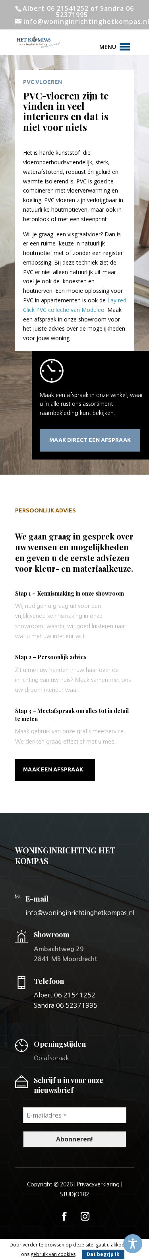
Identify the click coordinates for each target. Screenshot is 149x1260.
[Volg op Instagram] (85, 1216)
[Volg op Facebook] (64, 1216)
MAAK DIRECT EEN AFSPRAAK (90, 440)
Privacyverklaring (98, 1184)
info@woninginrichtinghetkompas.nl (79, 912)
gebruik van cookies (53, 1254)
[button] (107, 47)
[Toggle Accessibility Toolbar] (132, 1243)
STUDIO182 (74, 1194)
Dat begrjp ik (103, 1254)
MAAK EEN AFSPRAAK (53, 769)
